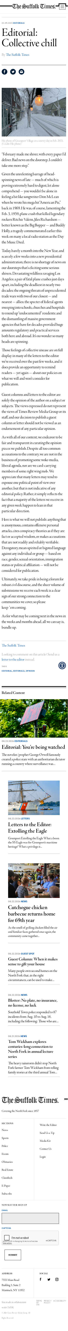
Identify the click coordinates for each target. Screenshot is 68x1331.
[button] (62, 665)
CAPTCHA (6, 1228)
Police (5, 1146)
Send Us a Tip (47, 1133)
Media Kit (45, 1141)
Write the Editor (48, 1125)
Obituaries (7, 1162)
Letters (25, 818)
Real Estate (7, 1170)
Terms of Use (39, 1303)
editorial (7, 671)
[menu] (62, 7)
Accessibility (59, 1301)
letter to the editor (13, 659)
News (24, 901)
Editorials (19, 23)
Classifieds (7, 1178)
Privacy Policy (47, 1302)
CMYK (10, 1307)
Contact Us (45, 1149)
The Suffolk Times (17, 55)
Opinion (30, 671)
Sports (5, 1138)
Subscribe (7, 1194)
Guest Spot (27, 954)
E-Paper (6, 1186)
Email (5, 1210)
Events (5, 1154)
